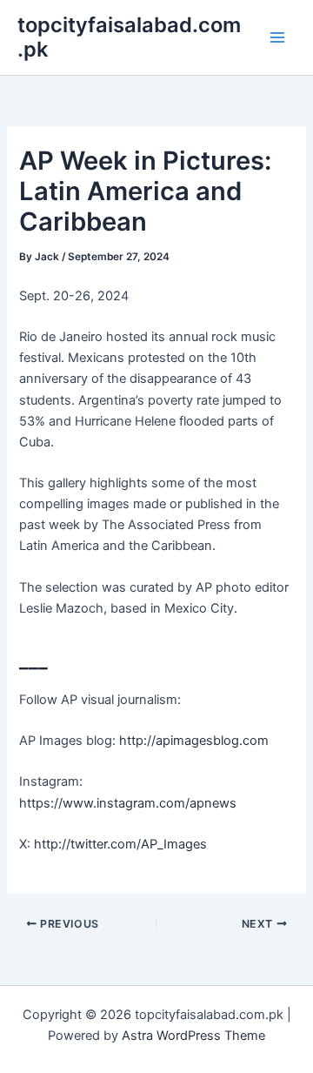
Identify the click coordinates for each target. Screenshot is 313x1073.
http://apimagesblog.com (194, 740)
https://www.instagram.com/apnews (127, 803)
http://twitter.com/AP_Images (120, 844)
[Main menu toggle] (277, 37)
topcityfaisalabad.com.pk (129, 37)
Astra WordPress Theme (193, 1035)
